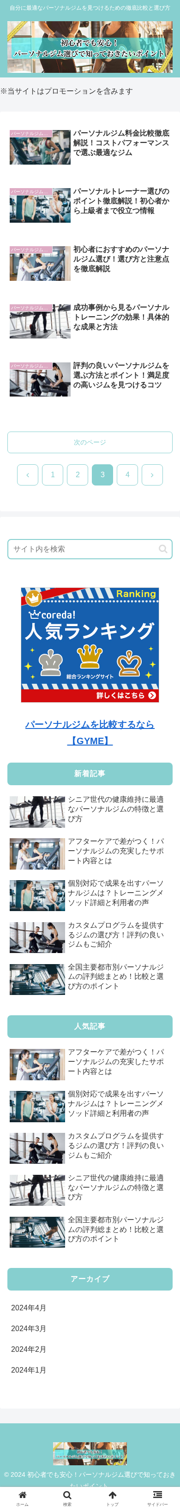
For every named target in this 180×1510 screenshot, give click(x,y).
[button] (163, 549)
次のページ (90, 442)
